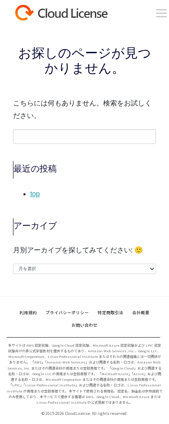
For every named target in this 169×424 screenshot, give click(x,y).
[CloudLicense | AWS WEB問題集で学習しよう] (76, 13)
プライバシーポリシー (67, 312)
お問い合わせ (85, 325)
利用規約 (28, 312)
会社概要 (141, 312)
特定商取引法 (111, 312)
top (35, 194)
